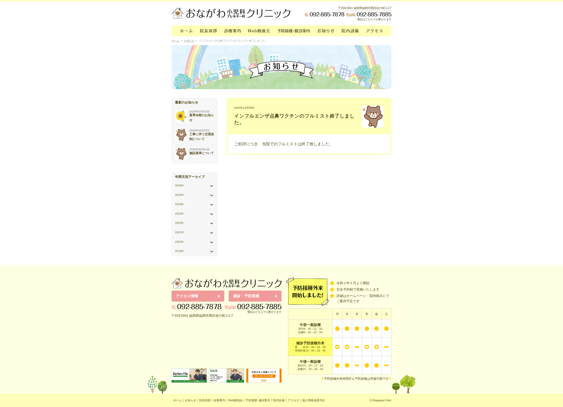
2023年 (179, 213)
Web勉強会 (259, 30)
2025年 (179, 195)
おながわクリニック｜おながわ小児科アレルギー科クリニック (231, 13)
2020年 (179, 241)
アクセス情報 (187, 296)
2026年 (179, 185)
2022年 (179, 223)
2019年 (179, 251)
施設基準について (201, 153)
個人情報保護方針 (313, 400)
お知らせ (326, 30)
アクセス (377, 30)
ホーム (184, 30)
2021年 (179, 232)
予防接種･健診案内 (294, 30)
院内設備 (350, 30)
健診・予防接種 (246, 296)
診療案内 (232, 30)
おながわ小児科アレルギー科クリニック (227, 283)
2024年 (179, 204)
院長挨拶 (208, 30)
